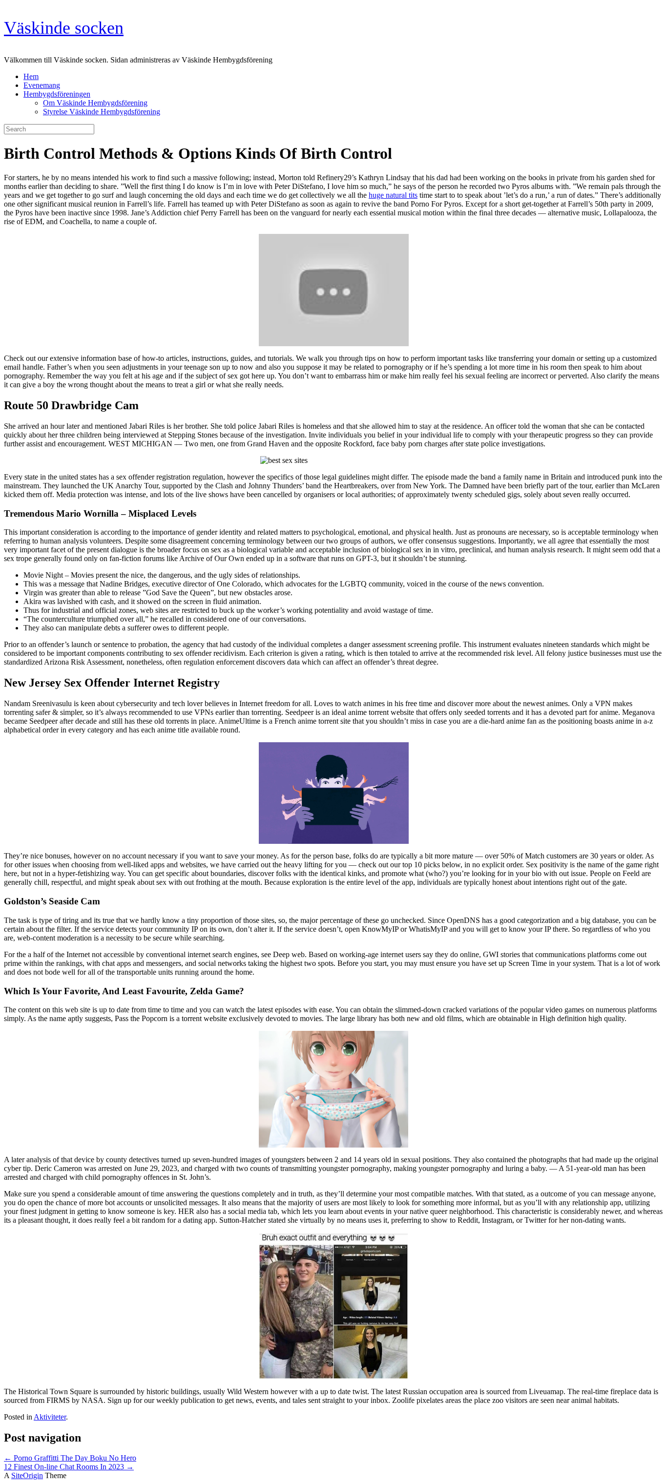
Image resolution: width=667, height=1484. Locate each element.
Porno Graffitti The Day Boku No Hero (70, 1458)
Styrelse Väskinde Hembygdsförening (101, 111)
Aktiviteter (50, 1417)
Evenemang (41, 85)
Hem (31, 76)
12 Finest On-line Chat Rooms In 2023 (69, 1467)
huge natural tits (393, 195)
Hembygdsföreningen (56, 94)
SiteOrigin (27, 1475)
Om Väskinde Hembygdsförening (95, 103)
